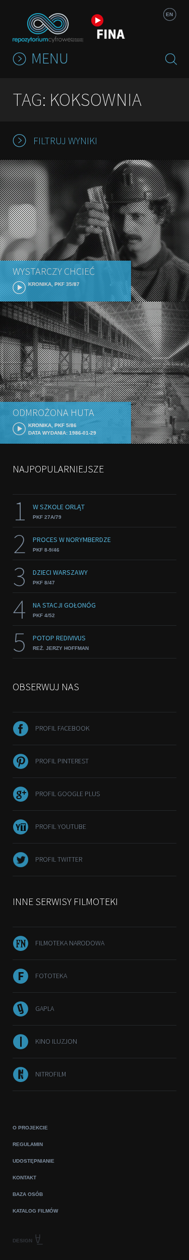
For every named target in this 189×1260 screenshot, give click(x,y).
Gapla (44, 1008)
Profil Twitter (58, 859)
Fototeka (51, 975)
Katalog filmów (35, 1211)
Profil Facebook (62, 728)
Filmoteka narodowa (69, 942)
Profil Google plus (67, 793)
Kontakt (24, 1177)
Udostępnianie (33, 1161)
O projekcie (30, 1127)
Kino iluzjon (56, 1041)
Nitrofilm (50, 1073)
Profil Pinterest (62, 760)
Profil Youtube (60, 826)
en (169, 14)
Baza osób (28, 1194)
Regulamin (28, 1144)
